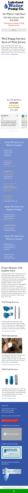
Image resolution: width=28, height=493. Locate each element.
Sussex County (10, 52)
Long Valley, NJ (8, 175)
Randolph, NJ (8, 190)
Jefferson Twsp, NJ (9, 166)
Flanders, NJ (7, 161)
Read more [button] (5, 127)
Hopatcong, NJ (8, 220)
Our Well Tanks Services (9, 398)
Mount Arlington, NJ (10, 183)
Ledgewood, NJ (8, 173)
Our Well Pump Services (9, 331)
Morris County (5, 54)
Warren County (19, 52)
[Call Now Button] (14, 491)
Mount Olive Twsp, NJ (10, 189)
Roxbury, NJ (7, 197)
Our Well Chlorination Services (11, 364)
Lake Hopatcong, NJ (10, 227)
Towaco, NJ (7, 199)
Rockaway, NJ (8, 196)
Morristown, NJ (8, 185)
